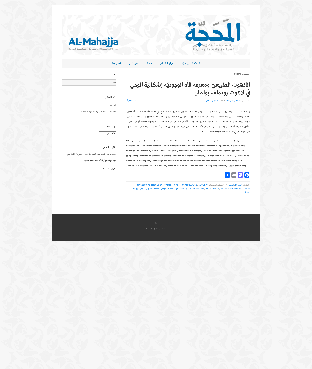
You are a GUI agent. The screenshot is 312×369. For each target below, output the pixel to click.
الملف (231, 185)
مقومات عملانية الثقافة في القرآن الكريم (91, 153)
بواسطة (163, 229)
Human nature (188, 185)
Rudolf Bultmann (231, 189)
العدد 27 (238, 185)
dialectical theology (149, 185)
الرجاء (177, 189)
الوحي (141, 189)
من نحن (133, 63)
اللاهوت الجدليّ (167, 189)
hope (175, 185)
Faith (167, 185)
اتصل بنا (117, 63)
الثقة (182, 189)
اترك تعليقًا (131, 101)
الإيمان (188, 189)
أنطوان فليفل (212, 101)
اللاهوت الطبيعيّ (152, 189)
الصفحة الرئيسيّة (191, 63)
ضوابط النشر (167, 63)
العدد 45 (113, 105)
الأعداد (149, 63)
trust (246, 189)
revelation (212, 189)
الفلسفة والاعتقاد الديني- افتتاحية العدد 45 (98, 111)
